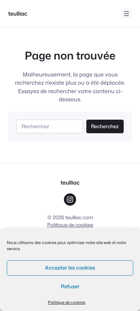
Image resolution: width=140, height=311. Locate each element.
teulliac (17, 13)
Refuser (70, 286)
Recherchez (105, 126)
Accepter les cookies (70, 267)
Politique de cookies (66, 302)
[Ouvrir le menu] (126, 13)
